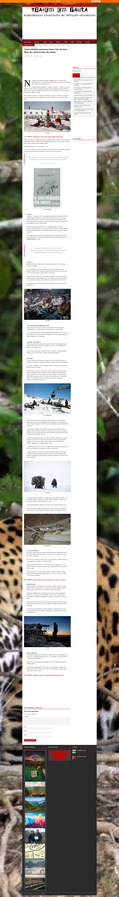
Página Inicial (27, 42)
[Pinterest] (90, 5)
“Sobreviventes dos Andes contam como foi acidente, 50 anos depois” (47, 136)
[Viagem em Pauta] (59, 16)
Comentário (26, 716)
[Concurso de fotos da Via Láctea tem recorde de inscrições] (35, 758)
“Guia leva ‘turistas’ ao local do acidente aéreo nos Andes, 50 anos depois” (49, 579)
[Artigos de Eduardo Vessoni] (74, 758)
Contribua (79, 42)
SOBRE (72, 42)
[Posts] (76, 75)
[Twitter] (83, 5)
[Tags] (83, 75)
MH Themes (43, 893)
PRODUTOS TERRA (96, 1)
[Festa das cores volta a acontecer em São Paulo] (35, 820)
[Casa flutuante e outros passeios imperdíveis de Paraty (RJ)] (35, 773)
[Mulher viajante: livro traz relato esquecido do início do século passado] (35, 851)
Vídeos (45, 42)
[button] (23, 40)
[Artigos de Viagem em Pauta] (74, 752)
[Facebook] (81, 5)
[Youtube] (88, 5)
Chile (35, 56)
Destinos (36, 42)
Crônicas (58, 42)
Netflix (51, 80)
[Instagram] (86, 5)
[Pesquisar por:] (88, 44)
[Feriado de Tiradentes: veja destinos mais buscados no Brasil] (35, 866)
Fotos (51, 42)
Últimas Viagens (39, 56)
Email (25, 730)
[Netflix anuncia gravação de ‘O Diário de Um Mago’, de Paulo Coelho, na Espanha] (35, 835)
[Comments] (91, 75)
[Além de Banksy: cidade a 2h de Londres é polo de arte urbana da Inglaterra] (35, 882)
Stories (65, 42)
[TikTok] (93, 5)
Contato (87, 42)
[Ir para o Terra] (59, 1)
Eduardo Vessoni (29, 56)
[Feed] (95, 5)
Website (25, 734)
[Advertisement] (59, 28)
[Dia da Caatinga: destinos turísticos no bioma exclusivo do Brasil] (35, 789)
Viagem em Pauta (81, 750)
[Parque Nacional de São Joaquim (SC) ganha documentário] (35, 804)
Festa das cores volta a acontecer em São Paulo (83, 95)
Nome (25, 726)
